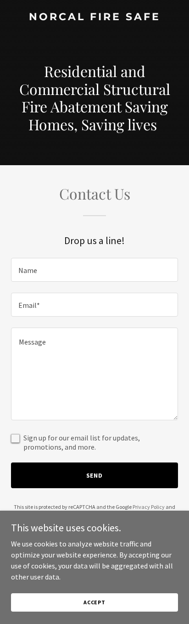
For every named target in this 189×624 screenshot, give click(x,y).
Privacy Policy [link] (149, 506)
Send (94, 475)
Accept (94, 602)
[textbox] (94, 270)
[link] (94, 17)
